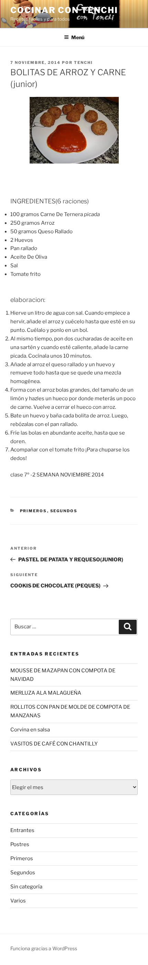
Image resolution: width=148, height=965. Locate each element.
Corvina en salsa (30, 730)
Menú (77, 37)
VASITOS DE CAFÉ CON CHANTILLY (54, 744)
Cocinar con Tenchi (64, 10)
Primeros (33, 510)
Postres (19, 844)
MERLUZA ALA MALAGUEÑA (45, 693)
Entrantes (22, 830)
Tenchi (83, 62)
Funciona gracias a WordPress (43, 948)
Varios (18, 901)
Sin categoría (26, 887)
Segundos (64, 510)
